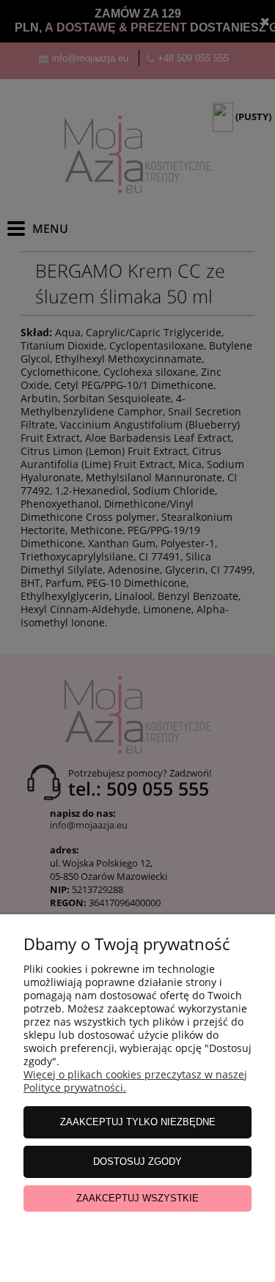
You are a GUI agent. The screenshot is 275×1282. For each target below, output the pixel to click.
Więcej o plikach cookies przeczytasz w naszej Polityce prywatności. (135, 1080)
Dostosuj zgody (137, 1161)
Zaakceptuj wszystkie (137, 1198)
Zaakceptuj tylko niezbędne (138, 1121)
